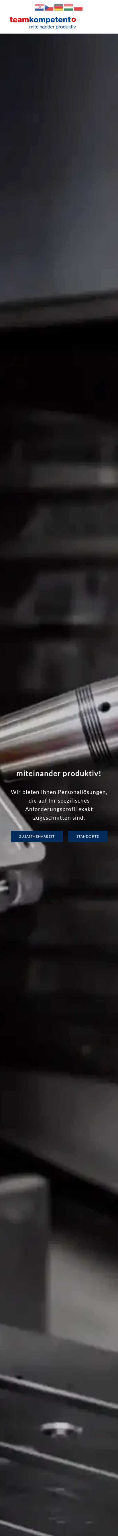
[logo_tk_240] (43, 17)
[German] (59, 6)
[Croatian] (39, 6)
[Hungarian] (69, 6)
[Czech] (49, 6)
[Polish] (78, 6)
